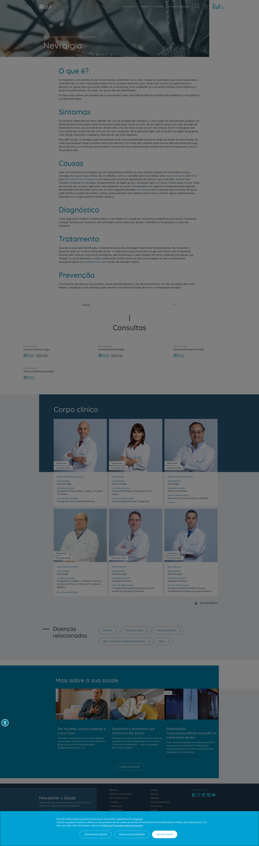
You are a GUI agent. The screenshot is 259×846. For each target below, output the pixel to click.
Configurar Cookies (95, 834)
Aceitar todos (164, 834)
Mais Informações (134, 825)
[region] (129, 828)
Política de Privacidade (112, 825)
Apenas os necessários (132, 834)
